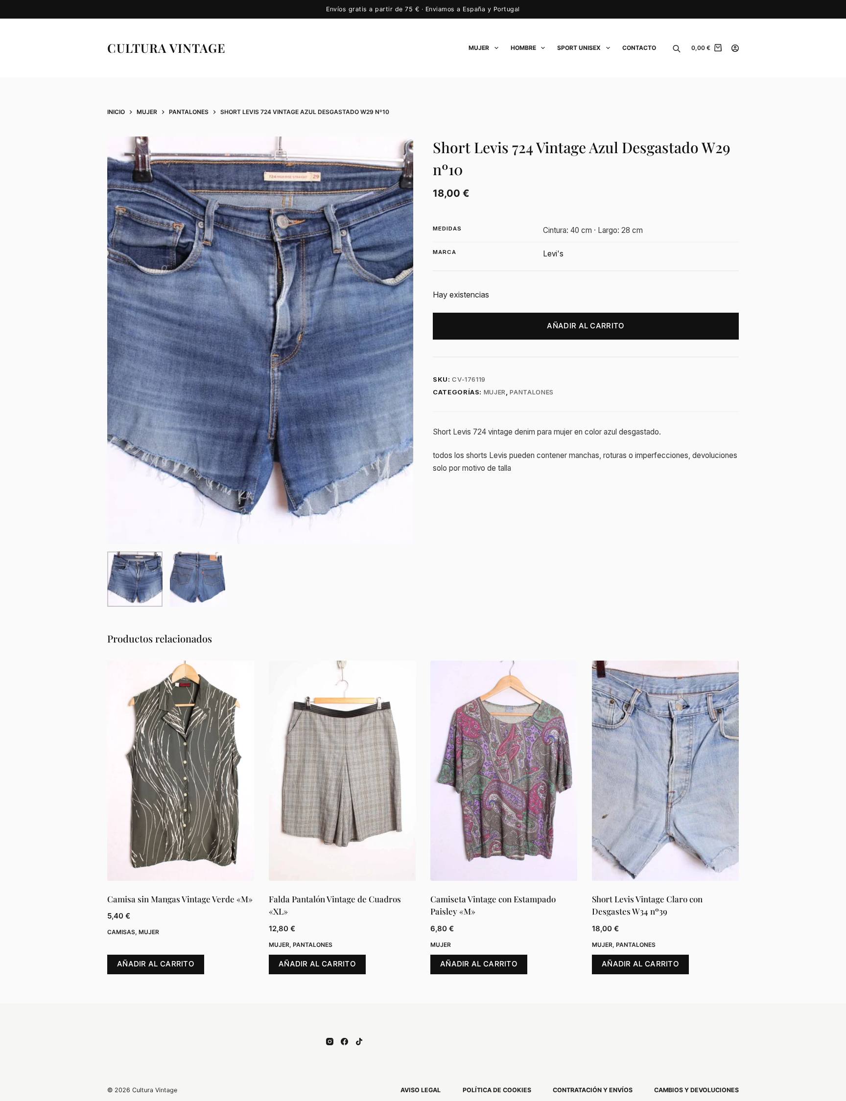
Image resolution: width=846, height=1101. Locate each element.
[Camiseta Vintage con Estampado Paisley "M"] (503, 771)
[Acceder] (735, 48)
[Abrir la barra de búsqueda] (677, 48)
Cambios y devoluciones (696, 1090)
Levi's (553, 253)
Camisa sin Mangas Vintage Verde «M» (180, 899)
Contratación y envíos (593, 1090)
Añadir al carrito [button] (155, 963)
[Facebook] (344, 1041)
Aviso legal (420, 1090)
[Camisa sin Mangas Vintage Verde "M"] (180, 771)
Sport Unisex (579, 47)
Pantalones (532, 392)
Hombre (523, 47)
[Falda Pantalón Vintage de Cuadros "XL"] (342, 771)
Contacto (639, 47)
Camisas (121, 932)
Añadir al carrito (585, 325)
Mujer (479, 47)
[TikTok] (359, 1041)
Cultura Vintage (166, 48)
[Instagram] (329, 1041)
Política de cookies (497, 1090)
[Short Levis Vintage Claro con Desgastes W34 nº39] (665, 771)
